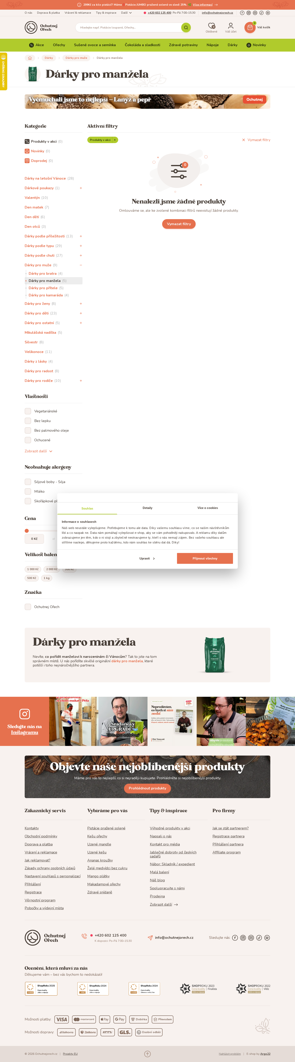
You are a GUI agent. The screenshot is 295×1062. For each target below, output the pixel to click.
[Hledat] (186, 27)
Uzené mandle (99, 844)
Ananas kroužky (100, 861)
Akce (40, 45)
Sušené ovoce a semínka (95, 45)
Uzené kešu (97, 852)
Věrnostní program (40, 900)
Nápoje (213, 45)
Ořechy (59, 45)
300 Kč (69, 569)
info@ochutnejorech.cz (217, 12)
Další (124, 13)
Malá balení (159, 872)
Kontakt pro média (165, 844)
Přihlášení (33, 884)
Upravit (144, 558)
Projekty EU (70, 1053)
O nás (28, 12)
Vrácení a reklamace (41, 852)
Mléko (39, 491)
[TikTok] (261, 12)
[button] (80, 188)
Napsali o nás (161, 836)
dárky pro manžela (127, 661)
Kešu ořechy (97, 836)
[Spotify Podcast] (268, 12)
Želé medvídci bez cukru (107, 868)
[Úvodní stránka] (42, 27)
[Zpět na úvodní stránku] (30, 58)
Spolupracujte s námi (167, 888)
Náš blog (157, 880)
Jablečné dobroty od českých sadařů (173, 854)
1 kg (47, 578)
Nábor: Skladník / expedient (172, 864)
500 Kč (31, 578)
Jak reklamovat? (37, 861)
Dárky (232, 45)
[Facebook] (242, 12)
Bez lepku (42, 420)
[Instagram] (248, 12)
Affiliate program (227, 852)
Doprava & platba (48, 12)
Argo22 (265, 1053)
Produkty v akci (100, 140)
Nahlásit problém (230, 1053)
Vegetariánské (45, 411)
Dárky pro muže (76, 58)
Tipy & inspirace (106, 12)
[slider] (27, 531)
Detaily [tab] (148, 508)
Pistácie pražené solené (106, 828)
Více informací (203, 5)
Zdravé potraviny (183, 45)
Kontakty (32, 828)
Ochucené (42, 440)
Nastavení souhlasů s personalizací (52, 876)
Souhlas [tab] (87, 508)
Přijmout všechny (205, 558)
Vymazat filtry (259, 139)
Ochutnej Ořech (46, 606)
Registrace (33, 892)
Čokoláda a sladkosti (142, 45)
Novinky (259, 45)
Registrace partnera (228, 836)
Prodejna (157, 896)
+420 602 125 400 (159, 12)
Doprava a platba (39, 844)
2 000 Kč (51, 569)
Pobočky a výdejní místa (44, 908)
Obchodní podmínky (41, 836)
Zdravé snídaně (99, 892)
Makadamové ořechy (104, 884)
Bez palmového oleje (51, 430)
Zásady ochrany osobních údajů (50, 868)
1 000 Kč (33, 569)
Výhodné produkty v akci (170, 828)
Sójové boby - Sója (49, 481)
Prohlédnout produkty (147, 788)
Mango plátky (98, 876)
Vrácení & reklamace (78, 12)
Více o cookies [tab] (207, 508)
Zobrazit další (36, 451)
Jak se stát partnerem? (231, 828)
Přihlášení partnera (228, 844)
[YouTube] (255, 12)
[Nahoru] (147, 1054)
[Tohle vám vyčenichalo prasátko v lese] (147, 101)
